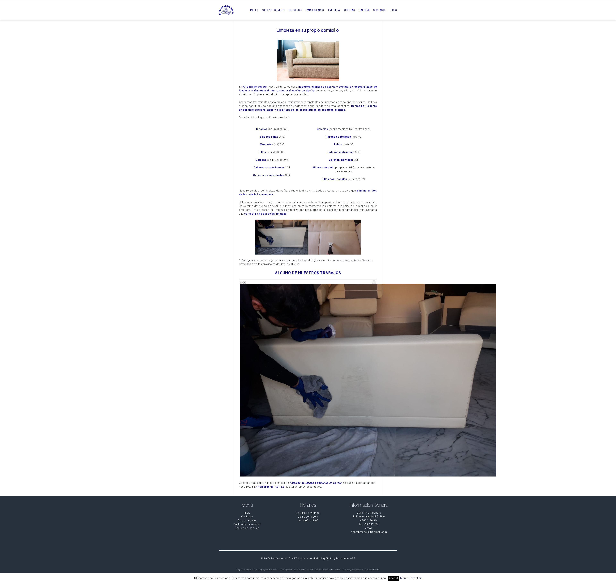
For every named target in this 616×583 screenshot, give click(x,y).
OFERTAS (349, 10)
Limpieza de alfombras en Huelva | (274, 570)
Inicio (247, 512)
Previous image (241, 282)
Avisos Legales (247, 520)
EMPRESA (334, 10)
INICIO (254, 10)
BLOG (393, 10)
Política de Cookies (247, 528)
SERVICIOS (295, 10)
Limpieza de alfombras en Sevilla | (249, 570)
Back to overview (374, 282)
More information (411, 578)
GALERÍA (364, 10)
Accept (393, 578)
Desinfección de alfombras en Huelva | (329, 570)
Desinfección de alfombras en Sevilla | (301, 570)
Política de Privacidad (247, 524)
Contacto (247, 516)
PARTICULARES (315, 10)
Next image (244, 282)
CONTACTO (379, 10)
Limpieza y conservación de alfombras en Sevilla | (361, 570)
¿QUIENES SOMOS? (273, 10)
